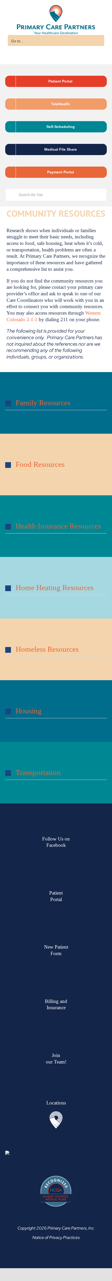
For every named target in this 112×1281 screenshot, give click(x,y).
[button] (56, 415)
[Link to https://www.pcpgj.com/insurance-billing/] (56, 1041)
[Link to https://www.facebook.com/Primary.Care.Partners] (56, 879)
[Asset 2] (56, 1127)
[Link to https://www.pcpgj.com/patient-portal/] (56, 933)
